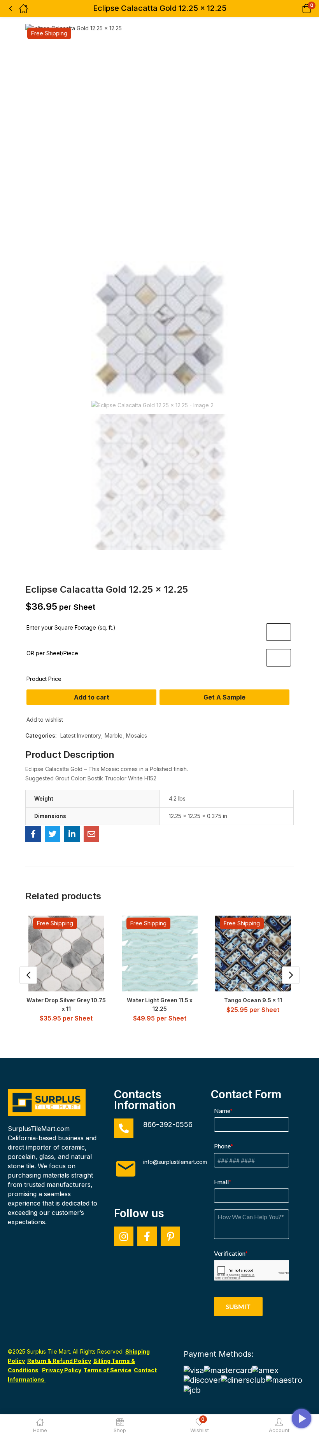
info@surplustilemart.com (175, 1162)
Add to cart (91, 697)
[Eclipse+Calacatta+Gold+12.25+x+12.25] (52, 834)
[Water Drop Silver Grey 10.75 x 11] (66, 953)
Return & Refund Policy (59, 1360)
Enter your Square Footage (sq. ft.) (71, 627)
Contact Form (246, 1094)
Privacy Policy (61, 1370)
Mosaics (136, 735)
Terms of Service (107, 1370)
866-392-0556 (168, 1124)
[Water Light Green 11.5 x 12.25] (160, 953)
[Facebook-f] (147, 1236)
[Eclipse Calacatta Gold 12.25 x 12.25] (33, 834)
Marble (114, 735)
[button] (296, 8)
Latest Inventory (80, 735)
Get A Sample (224, 697)
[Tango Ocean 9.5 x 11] (253, 953)
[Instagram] (123, 1236)
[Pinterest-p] (170, 1236)
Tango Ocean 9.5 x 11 (253, 1000)
